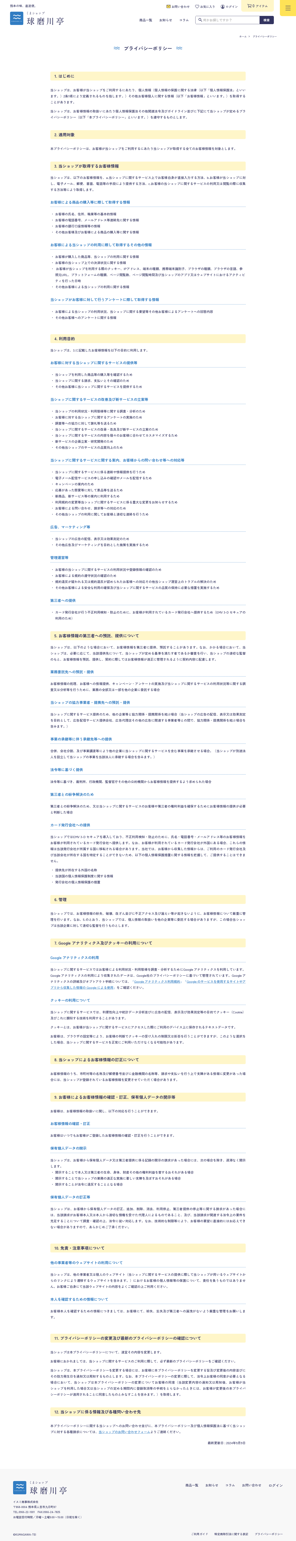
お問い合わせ (251, 1485)
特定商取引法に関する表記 (231, 1534)
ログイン (275, 1485)
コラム (230, 1485)
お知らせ (211, 1485)
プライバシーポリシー (265, 36)
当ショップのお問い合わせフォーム (124, 1431)
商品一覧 (191, 1485)
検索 (267, 20)
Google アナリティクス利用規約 (157, 981)
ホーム (243, 36)
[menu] (288, 8)
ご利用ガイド (199, 1534)
